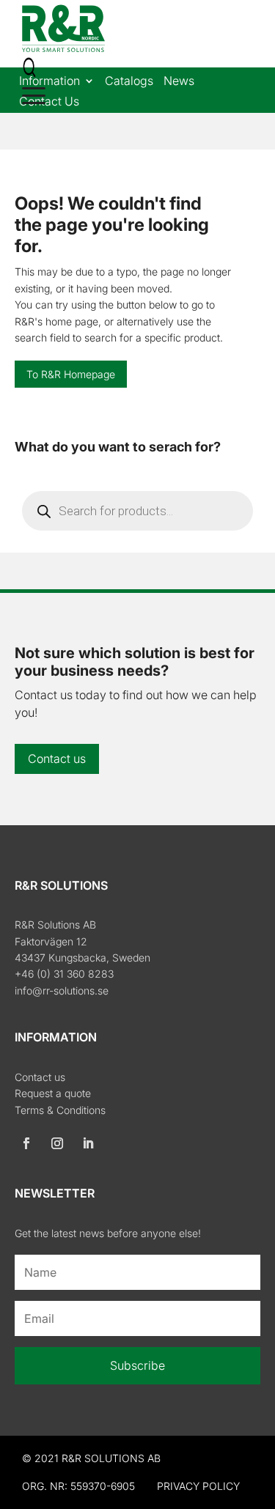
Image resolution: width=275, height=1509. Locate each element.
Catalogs (129, 82)
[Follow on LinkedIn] (88, 1143)
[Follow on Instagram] (57, 1143)
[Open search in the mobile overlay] (137, 511)
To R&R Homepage (70, 374)
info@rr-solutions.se (62, 990)
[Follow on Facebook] (26, 1143)
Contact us (57, 758)
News (179, 82)
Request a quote (53, 1093)
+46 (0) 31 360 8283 (64, 973)
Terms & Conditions (60, 1110)
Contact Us (49, 102)
